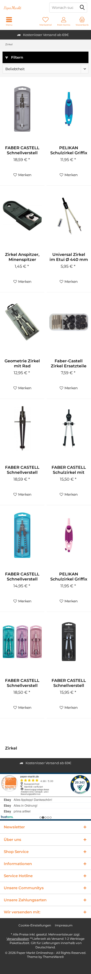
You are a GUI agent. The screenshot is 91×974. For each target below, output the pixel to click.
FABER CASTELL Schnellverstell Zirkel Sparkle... (22, 683)
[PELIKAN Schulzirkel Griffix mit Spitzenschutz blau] (68, 109)
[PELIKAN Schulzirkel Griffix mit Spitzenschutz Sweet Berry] (68, 535)
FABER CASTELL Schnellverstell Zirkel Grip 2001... (22, 470)
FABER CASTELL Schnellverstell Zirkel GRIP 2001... (22, 150)
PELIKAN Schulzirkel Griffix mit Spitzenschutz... (68, 577)
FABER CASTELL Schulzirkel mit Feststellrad (69, 470)
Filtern (16, 57)
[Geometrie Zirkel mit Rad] (22, 322)
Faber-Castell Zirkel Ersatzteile (68, 363)
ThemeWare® (53, 957)
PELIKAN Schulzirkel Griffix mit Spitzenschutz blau (69, 150)
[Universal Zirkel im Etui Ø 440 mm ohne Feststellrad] (68, 215)
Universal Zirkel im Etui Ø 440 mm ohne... (69, 257)
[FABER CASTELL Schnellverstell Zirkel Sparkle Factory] (22, 641)
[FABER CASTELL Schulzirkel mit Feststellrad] (68, 428)
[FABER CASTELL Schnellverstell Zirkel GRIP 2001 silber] (22, 109)
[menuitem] (82, 21)
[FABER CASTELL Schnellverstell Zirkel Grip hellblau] (68, 641)
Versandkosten (18, 939)
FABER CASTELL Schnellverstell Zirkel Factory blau (22, 577)
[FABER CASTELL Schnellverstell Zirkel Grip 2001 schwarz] (22, 428)
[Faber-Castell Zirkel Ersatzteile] (68, 322)
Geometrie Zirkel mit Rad (22, 363)
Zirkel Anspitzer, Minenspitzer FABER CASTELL (22, 257)
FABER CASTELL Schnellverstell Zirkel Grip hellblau (69, 683)
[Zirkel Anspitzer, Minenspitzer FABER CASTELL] (22, 215)
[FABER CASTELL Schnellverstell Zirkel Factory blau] (22, 535)
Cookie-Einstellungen (34, 925)
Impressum (64, 925)
